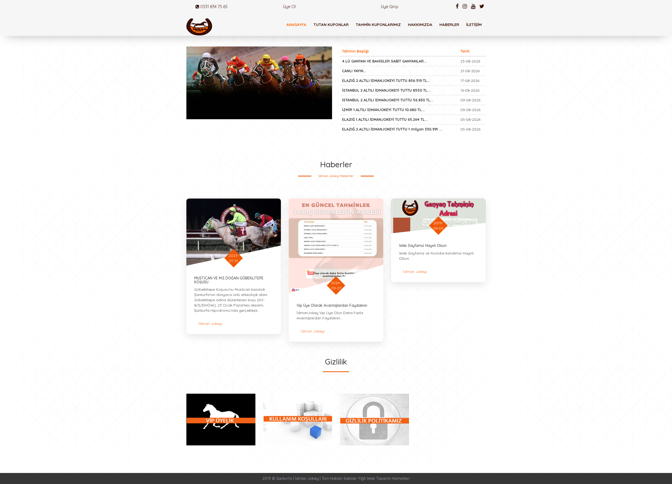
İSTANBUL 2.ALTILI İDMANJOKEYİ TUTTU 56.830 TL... (387, 100)
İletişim (474, 24)
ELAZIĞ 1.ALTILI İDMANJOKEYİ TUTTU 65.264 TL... (385, 119)
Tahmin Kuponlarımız (378, 24)
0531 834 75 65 (213, 6)
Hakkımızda (420, 24)
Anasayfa (296, 24)
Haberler (449, 24)
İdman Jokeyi (210, 323)
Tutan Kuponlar (331, 24)
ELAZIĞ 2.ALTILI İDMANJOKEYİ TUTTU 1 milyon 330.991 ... (392, 129)
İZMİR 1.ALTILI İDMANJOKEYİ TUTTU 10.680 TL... (383, 109)
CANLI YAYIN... (354, 71)
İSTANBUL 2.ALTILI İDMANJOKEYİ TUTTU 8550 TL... (386, 90)
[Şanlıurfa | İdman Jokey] (199, 26)
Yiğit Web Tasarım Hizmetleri (384, 478)
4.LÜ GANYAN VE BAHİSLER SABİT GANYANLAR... (384, 61)
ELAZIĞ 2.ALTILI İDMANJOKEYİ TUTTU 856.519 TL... (386, 80)
